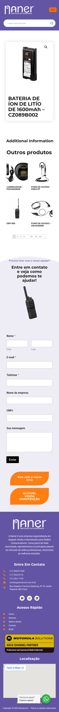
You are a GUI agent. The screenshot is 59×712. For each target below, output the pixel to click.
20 (40, 237)
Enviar (12, 459)
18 (31, 237)
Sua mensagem (16, 428)
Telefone (13, 375)
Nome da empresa (17, 392)
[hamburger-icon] (53, 9)
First (9, 349)
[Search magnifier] (51, 23)
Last (33, 349)
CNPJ (10, 410)
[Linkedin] (36, 598)
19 (36, 237)
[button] (46, 47)
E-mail (11, 357)
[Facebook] (22, 598)
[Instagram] (29, 598)
